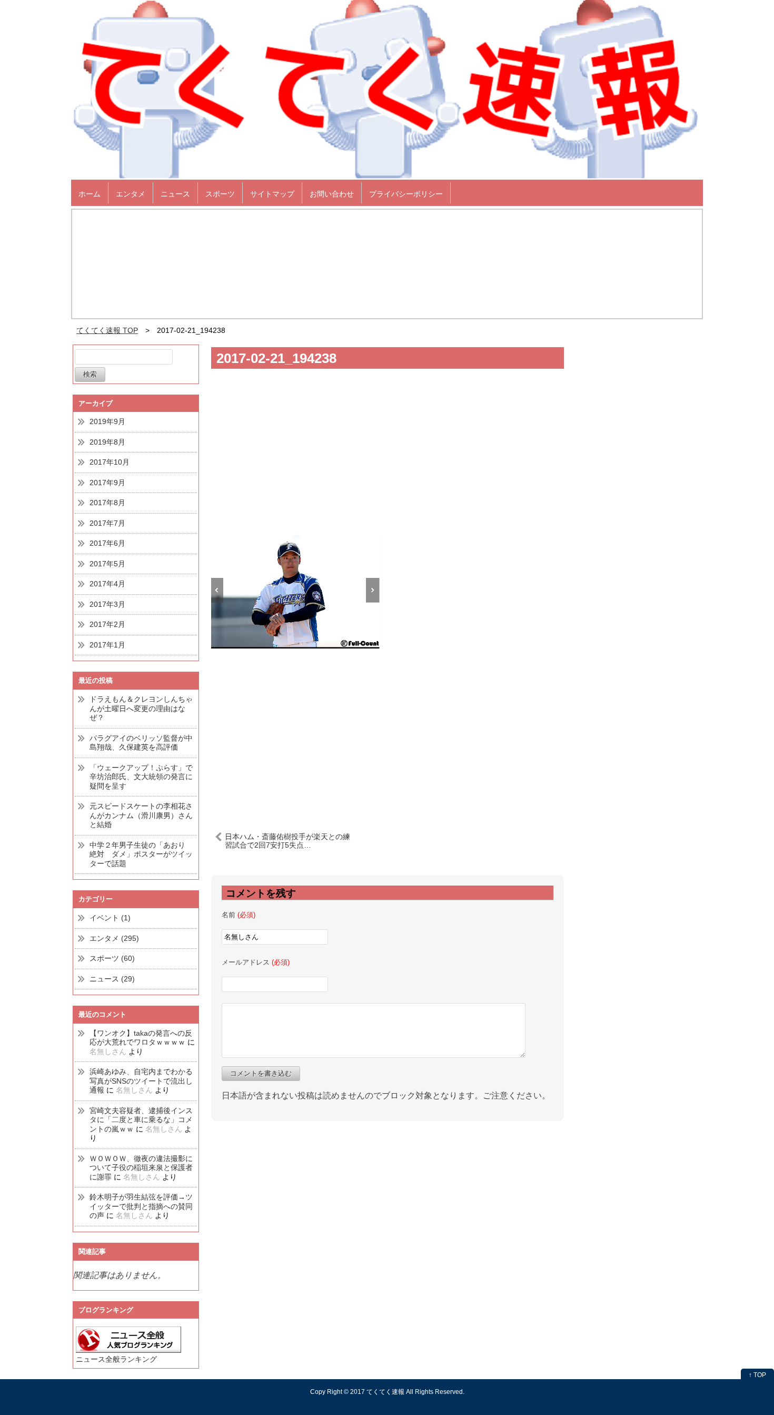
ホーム (89, 194)
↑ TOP (757, 1375)
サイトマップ (272, 194)
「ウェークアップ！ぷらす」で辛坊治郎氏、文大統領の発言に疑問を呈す (141, 776)
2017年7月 (107, 523)
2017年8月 (107, 502)
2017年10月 (110, 462)
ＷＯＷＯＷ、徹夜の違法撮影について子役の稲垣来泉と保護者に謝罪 (141, 1167)
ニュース (175, 194)
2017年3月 (107, 604)
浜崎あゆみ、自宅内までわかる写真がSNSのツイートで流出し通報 (141, 1080)
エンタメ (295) (114, 938)
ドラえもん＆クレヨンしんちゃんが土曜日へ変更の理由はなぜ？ (141, 708)
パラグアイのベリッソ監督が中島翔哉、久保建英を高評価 (141, 743)
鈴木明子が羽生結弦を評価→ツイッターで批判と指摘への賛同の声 (141, 1206)
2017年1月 (107, 645)
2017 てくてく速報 (377, 1391)
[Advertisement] (387, 456)
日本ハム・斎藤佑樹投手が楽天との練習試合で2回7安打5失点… (287, 840)
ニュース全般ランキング (116, 1359)
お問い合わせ (332, 194)
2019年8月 (107, 442)
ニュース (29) (112, 979)
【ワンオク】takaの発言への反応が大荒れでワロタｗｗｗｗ (141, 1038)
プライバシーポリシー (406, 194)
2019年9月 (107, 421)
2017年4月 (107, 583)
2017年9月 (107, 482)
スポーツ (220, 194)
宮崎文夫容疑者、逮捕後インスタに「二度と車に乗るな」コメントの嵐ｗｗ (141, 1119)
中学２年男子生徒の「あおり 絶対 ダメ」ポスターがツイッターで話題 (141, 854)
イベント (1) (110, 917)
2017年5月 (107, 563)
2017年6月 (107, 543)
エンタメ (130, 194)
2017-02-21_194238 (276, 358)
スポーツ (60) (112, 958)
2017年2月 (107, 624)
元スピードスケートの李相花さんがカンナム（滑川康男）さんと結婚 (141, 815)
